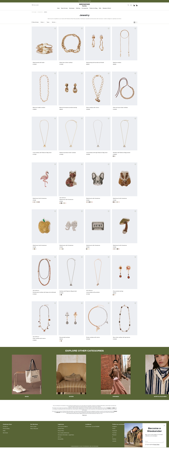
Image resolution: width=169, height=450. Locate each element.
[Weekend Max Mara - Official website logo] (84, 5)
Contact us (5, 426)
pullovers (58, 412)
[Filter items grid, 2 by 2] (136, 22)
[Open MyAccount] (132, 5)
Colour (42, 22)
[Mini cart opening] (137, 5)
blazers (115, 411)
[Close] (164, 426)
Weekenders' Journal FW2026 (92, 426)
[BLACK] (114, 156)
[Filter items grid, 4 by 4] (134, 22)
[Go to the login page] (131, 5)
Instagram (114, 426)
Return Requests (34, 428)
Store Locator (33, 426)
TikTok (113, 428)
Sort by (53, 22)
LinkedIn (114, 441)
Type (48, 22)
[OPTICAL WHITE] (113, 156)
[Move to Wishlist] (55, 28)
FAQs (4, 430)
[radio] (113, 156)
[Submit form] (163, 441)
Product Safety (6, 428)
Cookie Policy (61, 428)
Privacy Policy (61, 430)
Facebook (114, 430)
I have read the (152, 444)
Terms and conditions (63, 426)
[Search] (128, 5)
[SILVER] (114, 294)
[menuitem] (59, 9)
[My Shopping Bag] (136, 5)
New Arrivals (35, 22)
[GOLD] (113, 294)
